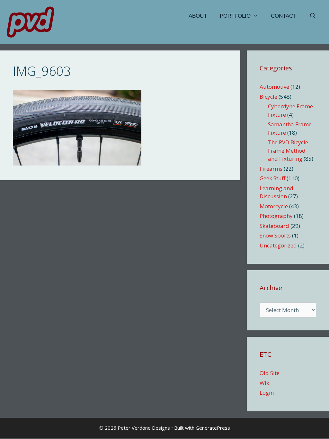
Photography (276, 216)
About (198, 16)
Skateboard (274, 225)
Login (267, 392)
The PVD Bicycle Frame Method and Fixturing (288, 150)
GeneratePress (213, 428)
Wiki (265, 383)
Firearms (271, 168)
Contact (283, 16)
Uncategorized (278, 245)
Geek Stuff (272, 178)
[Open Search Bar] (313, 16)
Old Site (270, 373)
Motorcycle (274, 206)
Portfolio (235, 16)
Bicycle (268, 96)
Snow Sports (275, 235)
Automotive (274, 86)
